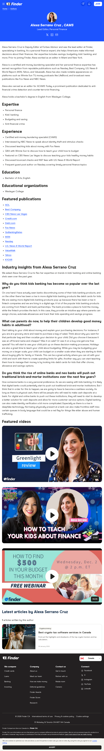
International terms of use (42, 716)
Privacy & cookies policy (64, 716)
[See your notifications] (89, 4)
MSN (7, 237)
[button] (52, 454)
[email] (57, 35)
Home (5, 9)
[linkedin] (52, 35)
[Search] (83, 4)
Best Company (13, 209)
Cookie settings (82, 716)
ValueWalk (10, 250)
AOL (7, 205)
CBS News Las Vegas (16, 214)
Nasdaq (9, 241)
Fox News (10, 228)
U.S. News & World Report (18, 246)
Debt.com (10, 223)
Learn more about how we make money (78, 734)
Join (98, 3)
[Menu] (3, 3)
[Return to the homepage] (14, 3)
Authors (13, 9)
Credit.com (11, 219)
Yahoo (8, 255)
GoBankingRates (13, 232)
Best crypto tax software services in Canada (64, 632)
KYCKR (8, 260)
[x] (47, 35)
